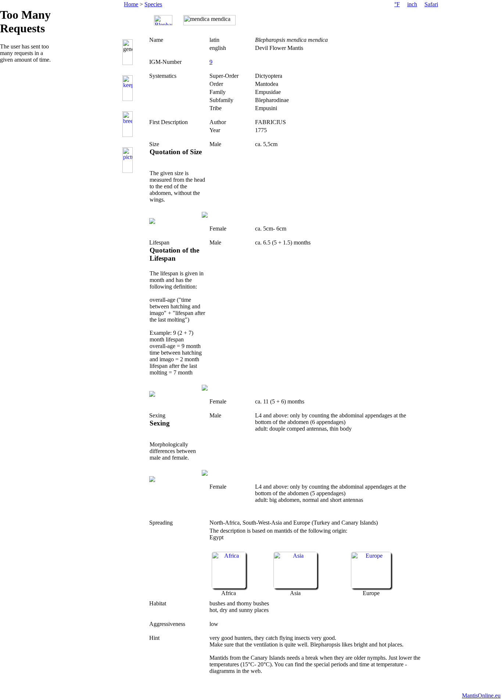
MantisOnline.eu (481, 695)
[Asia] (295, 586)
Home (131, 4)
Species (153, 4)
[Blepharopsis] (163, 20)
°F (397, 4)
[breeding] (128, 124)
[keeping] (128, 88)
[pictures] (128, 160)
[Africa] (229, 586)
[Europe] (371, 586)
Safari (431, 4)
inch (412, 4)
